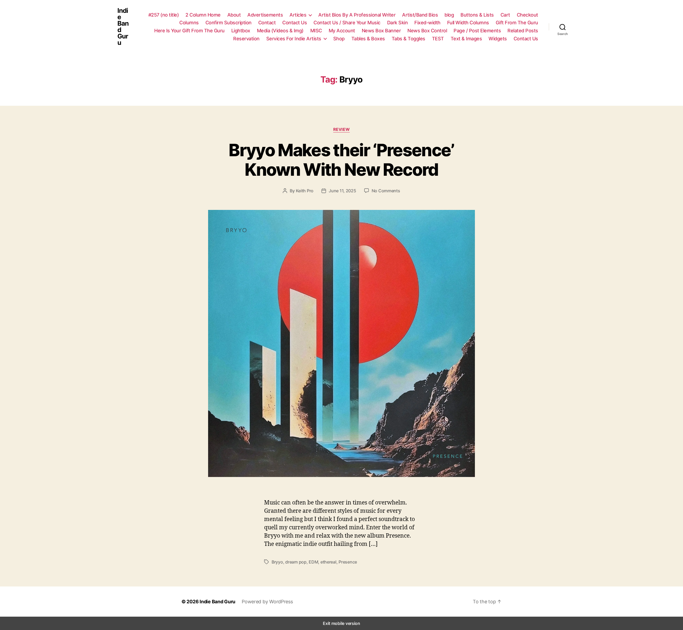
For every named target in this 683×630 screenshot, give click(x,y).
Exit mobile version (341, 623)
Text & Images (466, 38)
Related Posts (522, 30)
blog (449, 15)
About (234, 15)
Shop (339, 38)
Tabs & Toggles (408, 38)
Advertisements (265, 15)
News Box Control (427, 30)
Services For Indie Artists (293, 38)
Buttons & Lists (477, 15)
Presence (348, 562)
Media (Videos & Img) (280, 30)
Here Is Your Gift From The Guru (189, 30)
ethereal (328, 562)
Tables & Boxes (368, 38)
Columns (189, 22)
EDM (313, 562)
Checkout (527, 15)
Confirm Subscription (228, 22)
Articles (297, 15)
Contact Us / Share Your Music (346, 22)
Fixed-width (427, 22)
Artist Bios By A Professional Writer (356, 15)
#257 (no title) (163, 15)
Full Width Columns (468, 22)
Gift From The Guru (517, 22)
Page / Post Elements (477, 30)
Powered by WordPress (267, 601)
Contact (267, 22)
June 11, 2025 (342, 190)
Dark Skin (397, 22)
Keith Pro (305, 190)
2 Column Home (203, 15)
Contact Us (294, 22)
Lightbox (240, 30)
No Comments (386, 190)
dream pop (296, 562)
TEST (438, 38)
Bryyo (277, 562)
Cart (505, 15)
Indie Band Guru (123, 26)
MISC (316, 30)
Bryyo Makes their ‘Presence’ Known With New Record (341, 160)
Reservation (246, 38)
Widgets (498, 38)
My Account (342, 30)
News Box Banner (381, 30)
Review (341, 129)
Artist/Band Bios (420, 15)
